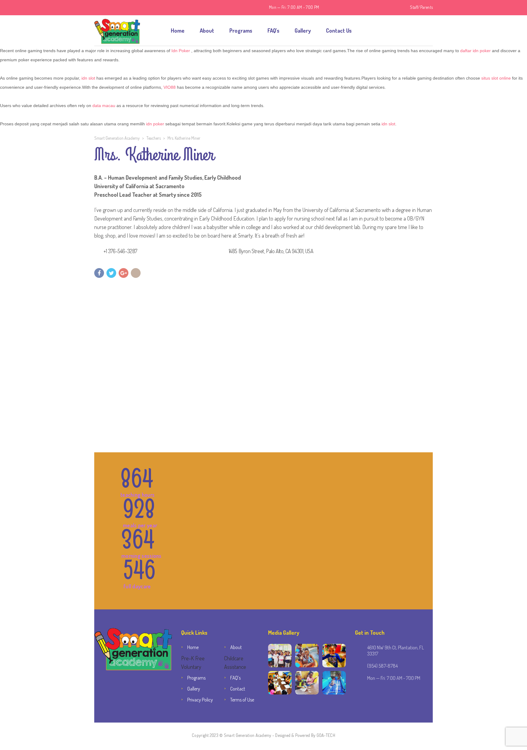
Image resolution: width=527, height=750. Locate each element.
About (207, 30)
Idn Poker (180, 50)
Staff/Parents (421, 7)
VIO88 (169, 87)
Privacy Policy (200, 700)
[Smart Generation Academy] (117, 30)
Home (178, 30)
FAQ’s (273, 30)
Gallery (303, 30)
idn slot (88, 78)
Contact (237, 689)
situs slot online (496, 78)
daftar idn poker (475, 50)
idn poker (155, 123)
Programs (240, 30)
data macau (103, 105)
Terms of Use (242, 700)
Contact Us (339, 30)
